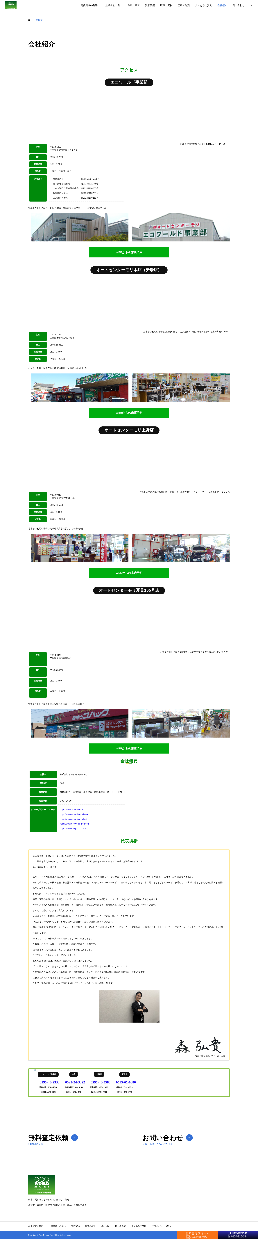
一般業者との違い (112, 5)
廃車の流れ (166, 5)
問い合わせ (238, 5)
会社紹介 (222, 5)
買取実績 (150, 5)
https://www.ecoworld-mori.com (74, 824)
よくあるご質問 (203, 5)
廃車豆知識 (184, 5)
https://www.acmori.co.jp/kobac (74, 814)
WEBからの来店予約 (129, 252)
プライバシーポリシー (162, 1226)
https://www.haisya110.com (73, 828)
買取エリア (134, 5)
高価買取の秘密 (89, 5)
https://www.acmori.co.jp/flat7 (73, 819)
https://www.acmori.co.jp (71, 809)
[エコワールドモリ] (11, 5)
